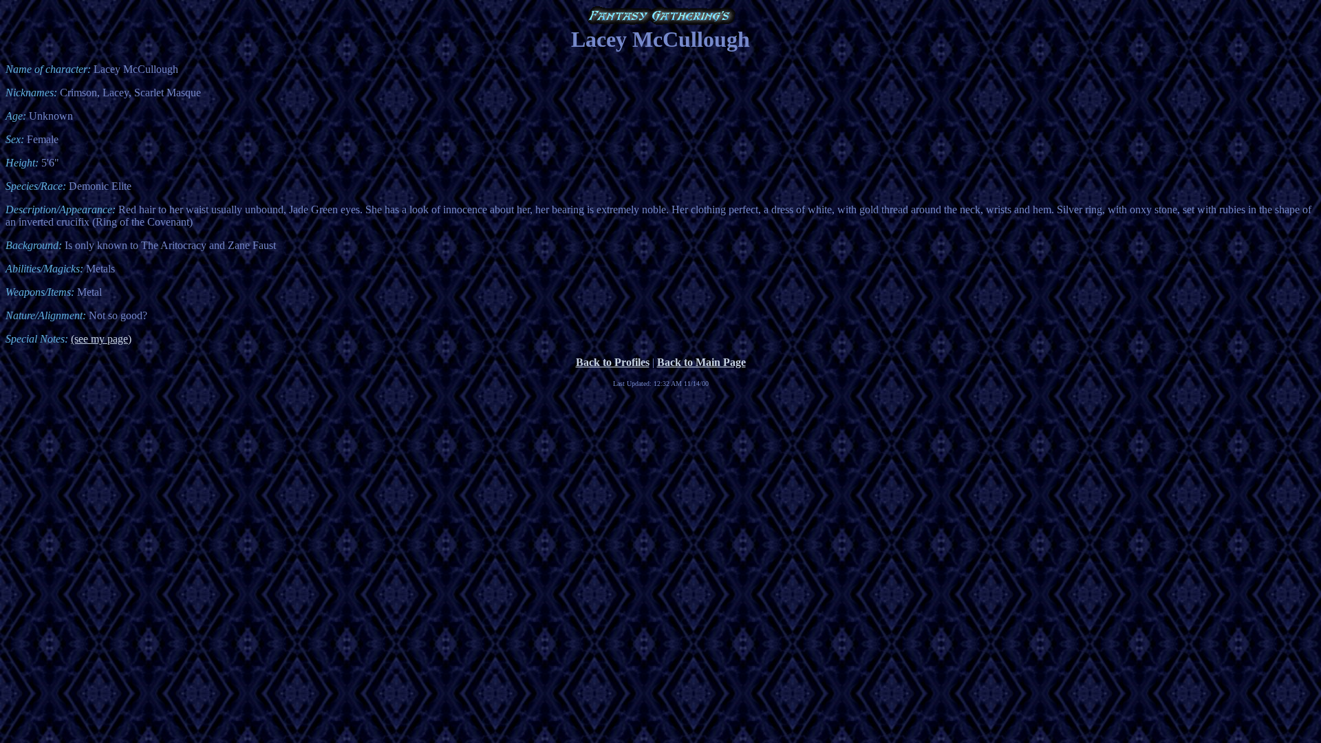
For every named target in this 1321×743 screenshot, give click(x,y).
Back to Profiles (612, 362)
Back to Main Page (701, 362)
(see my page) (101, 339)
